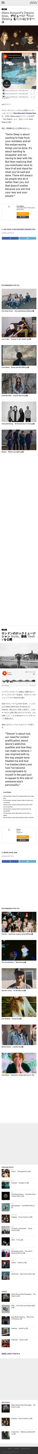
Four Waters (20, 206)
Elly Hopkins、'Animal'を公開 (11, 1019)
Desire (19, 829)
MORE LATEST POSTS (10, 1354)
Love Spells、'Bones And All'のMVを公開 (15, 367)
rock (9, 230)
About (10, 1448)
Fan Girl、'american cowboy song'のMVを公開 (17, 934)
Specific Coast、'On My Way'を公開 (14, 991)
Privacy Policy (25, 1448)
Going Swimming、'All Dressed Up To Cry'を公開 (18, 424)
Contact (16, 1448)
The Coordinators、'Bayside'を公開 (14, 962)
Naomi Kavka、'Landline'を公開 (12, 1047)
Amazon (23, 213)
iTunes (23, 217)
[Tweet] (27, 238)
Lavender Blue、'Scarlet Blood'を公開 (15, 396)
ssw (15, 853)
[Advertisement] (19, 261)
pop (5, 230)
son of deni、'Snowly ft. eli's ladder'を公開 (16, 339)
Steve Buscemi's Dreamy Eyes (24, 113)
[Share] (10, 238)
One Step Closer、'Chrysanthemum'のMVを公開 (18, 311)
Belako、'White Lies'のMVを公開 (13, 452)
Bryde (6, 853)
